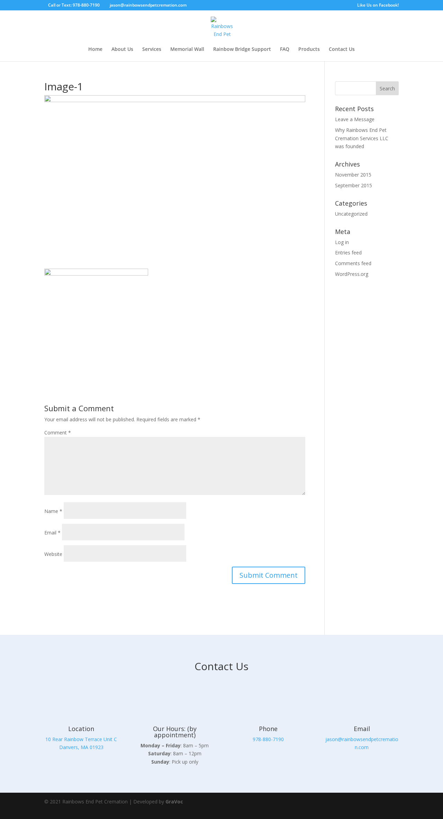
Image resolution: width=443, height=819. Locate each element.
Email (52, 532)
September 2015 (353, 185)
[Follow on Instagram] (390, 806)
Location (81, 728)
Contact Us (342, 49)
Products (309, 49)
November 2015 (353, 174)
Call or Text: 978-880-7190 (74, 5)
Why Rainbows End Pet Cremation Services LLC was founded (361, 138)
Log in (342, 242)
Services (151, 49)
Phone (268, 728)
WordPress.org (351, 274)
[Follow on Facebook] (371, 806)
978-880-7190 (268, 739)
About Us (122, 49)
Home (95, 49)
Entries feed (348, 252)
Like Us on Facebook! (378, 5)
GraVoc (174, 801)
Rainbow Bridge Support (242, 49)
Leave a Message (354, 119)
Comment (57, 432)
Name (53, 511)
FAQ (284, 49)
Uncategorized (351, 213)
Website (53, 554)
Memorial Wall (187, 49)
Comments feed (353, 263)
